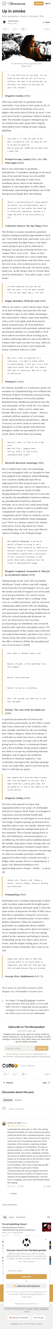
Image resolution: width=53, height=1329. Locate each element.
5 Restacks (31, 1066)
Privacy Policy (26, 1296)
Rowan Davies (13, 21)
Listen (47, 22)
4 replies (13, 1193)
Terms (36, 1309)
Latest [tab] (11, 1217)
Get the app (39, 1317)
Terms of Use (38, 1292)
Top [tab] (4, 1217)
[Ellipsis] (50, 1123)
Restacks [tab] (18, 1100)
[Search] (48, 1217)
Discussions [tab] (21, 1217)
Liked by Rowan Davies (17, 1126)
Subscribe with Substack (28, 1286)
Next (45, 1083)
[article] (26, 1230)
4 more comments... (10, 1205)
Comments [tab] (7, 1100)
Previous (9, 1083)
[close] (46, 1239)
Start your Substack (20, 1317)
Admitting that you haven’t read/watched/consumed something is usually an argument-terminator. (18, 1228)
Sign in (48, 3)
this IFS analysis (27, 1000)
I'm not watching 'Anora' (14, 1224)
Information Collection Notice (31, 1294)
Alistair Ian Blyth (14, 1123)
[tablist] (12, 1100)
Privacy (29, 1309)
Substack (14, 1324)
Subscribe (39, 3)
